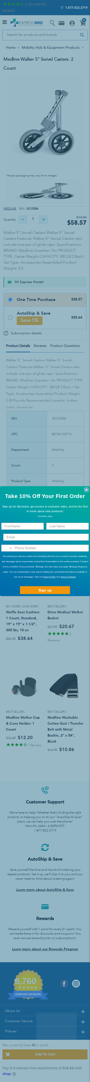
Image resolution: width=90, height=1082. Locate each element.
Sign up (45, 590)
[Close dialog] (86, 490)
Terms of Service (68, 577)
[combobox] (7, 548)
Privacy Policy (49, 577)
